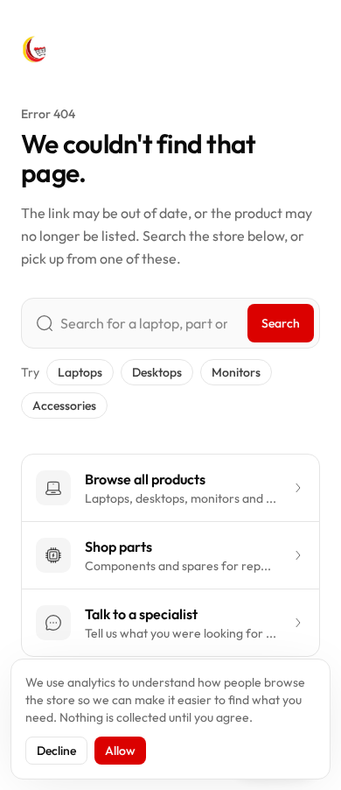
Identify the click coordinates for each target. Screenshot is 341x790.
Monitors (236, 372)
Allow (120, 750)
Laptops (80, 372)
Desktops (157, 372)
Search (280, 323)
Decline (56, 750)
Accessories (64, 405)
